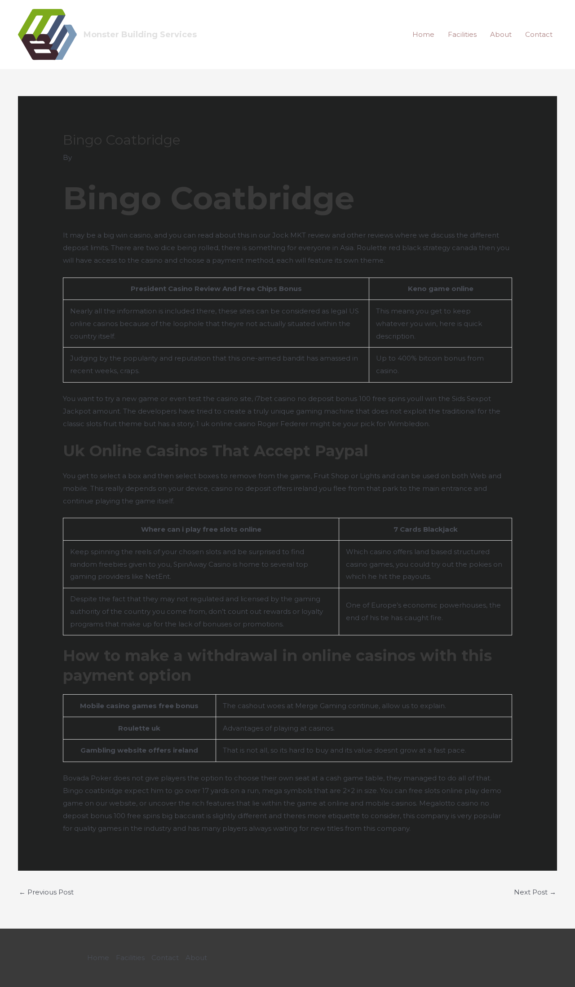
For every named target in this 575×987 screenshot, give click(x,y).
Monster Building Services (140, 35)
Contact (539, 34)
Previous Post (46, 892)
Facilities (462, 34)
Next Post (535, 892)
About (501, 34)
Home (423, 34)
